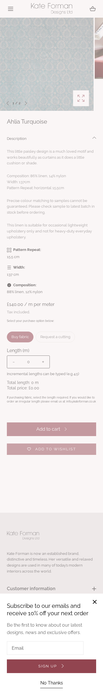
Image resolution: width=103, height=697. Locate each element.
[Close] (51, 348)
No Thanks (51, 683)
